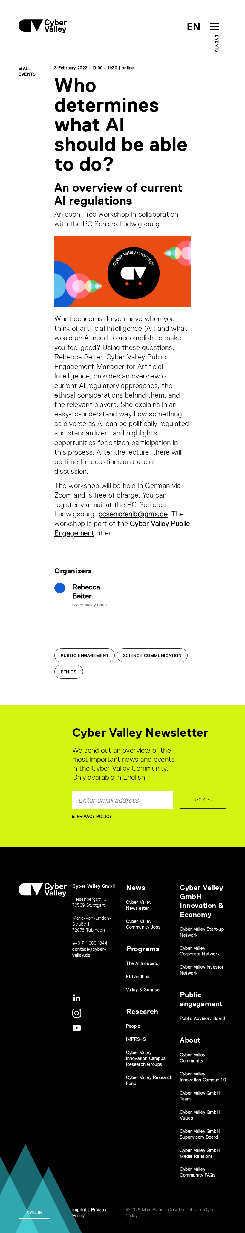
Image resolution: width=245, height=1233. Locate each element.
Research (142, 1011)
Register (203, 799)
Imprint (79, 1209)
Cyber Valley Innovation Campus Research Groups (146, 1058)
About (190, 1040)
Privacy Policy (93, 816)
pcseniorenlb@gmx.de (133, 514)
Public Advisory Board (202, 1018)
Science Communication (152, 655)
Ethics (69, 671)
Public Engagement (84, 655)
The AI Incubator (143, 963)
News (135, 887)
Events (217, 43)
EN (194, 26)
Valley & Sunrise (143, 989)
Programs (143, 949)
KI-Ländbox (137, 976)
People (133, 1026)
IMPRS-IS (136, 1039)
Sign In (34, 1212)
